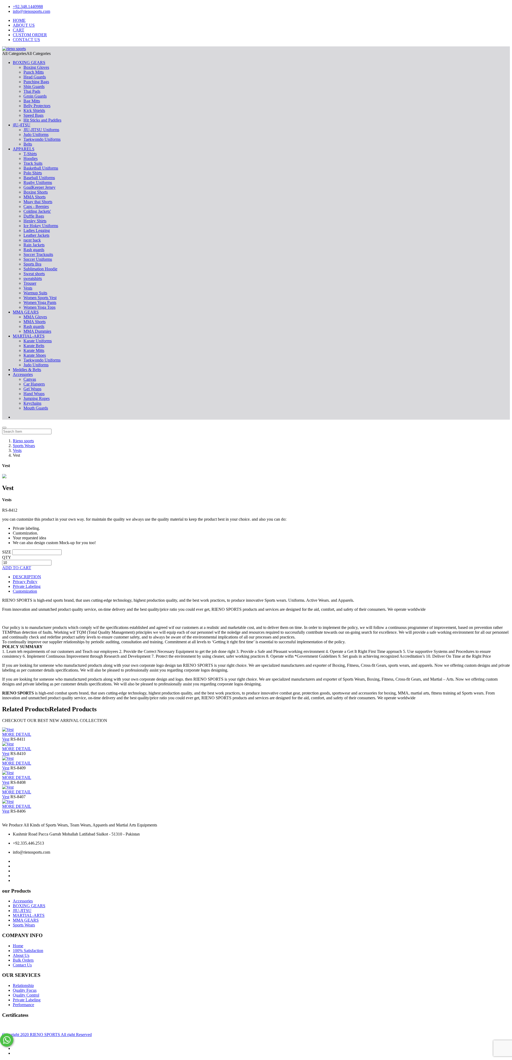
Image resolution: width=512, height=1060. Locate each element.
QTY (6, 557)
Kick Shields (34, 110)
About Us (21, 955)
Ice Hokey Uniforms (40, 225)
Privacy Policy (25, 581)
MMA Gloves (35, 317)
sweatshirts (32, 278)
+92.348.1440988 (28, 6)
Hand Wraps (34, 393)
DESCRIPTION (27, 577)
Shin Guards (34, 86)
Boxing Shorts (35, 192)
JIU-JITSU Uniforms (41, 129)
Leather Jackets (36, 235)
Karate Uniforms (37, 341)
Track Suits (32, 163)
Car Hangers (34, 384)
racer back (32, 240)
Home (18, 945)
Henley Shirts (34, 221)
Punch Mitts (33, 72)
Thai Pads (31, 91)
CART (18, 30)
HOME (19, 20)
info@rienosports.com (31, 11)
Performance (23, 1004)
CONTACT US (26, 39)
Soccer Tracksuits (38, 254)
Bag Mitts (31, 101)
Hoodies (30, 158)
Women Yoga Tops (39, 307)
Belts (27, 144)
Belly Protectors (36, 105)
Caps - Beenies (36, 206)
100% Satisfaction (28, 950)
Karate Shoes (34, 355)
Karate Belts (33, 345)
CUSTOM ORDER (30, 35)
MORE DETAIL (16, 734)
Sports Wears (24, 925)
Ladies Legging (36, 230)
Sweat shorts (34, 273)
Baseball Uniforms (39, 177)
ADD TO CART (16, 567)
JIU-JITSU (22, 910)
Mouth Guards (35, 408)
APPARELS (23, 149)
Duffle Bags (33, 216)
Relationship (23, 985)
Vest (5, 739)
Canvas (29, 379)
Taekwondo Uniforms (42, 139)
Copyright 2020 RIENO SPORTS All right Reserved (47, 1034)
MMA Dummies (37, 331)
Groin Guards (35, 96)
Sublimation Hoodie (40, 269)
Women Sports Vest (40, 297)
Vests (27, 288)
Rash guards (33, 249)
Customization (25, 591)
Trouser (29, 283)
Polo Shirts (32, 173)
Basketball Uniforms (40, 168)
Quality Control (26, 995)
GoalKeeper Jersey (39, 187)
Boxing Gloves (36, 67)
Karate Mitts (33, 350)
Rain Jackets (34, 245)
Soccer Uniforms (37, 259)
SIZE (6, 552)
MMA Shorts (34, 197)
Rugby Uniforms (37, 182)
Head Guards (34, 77)
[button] (26, 53)
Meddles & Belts (27, 369)
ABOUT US (24, 25)
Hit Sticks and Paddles (42, 120)
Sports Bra (32, 264)
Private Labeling (27, 586)
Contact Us (22, 965)
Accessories (23, 374)
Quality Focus (25, 990)
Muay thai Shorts (37, 201)
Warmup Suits (35, 293)
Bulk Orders (23, 960)
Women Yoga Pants (39, 302)
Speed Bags (33, 115)
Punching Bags (36, 81)
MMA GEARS (26, 312)
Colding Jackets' (37, 211)
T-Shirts (30, 153)
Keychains (32, 403)
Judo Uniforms (36, 134)
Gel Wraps (32, 389)
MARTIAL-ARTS (29, 336)
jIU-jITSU (21, 125)
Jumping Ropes (36, 398)
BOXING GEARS (29, 62)
